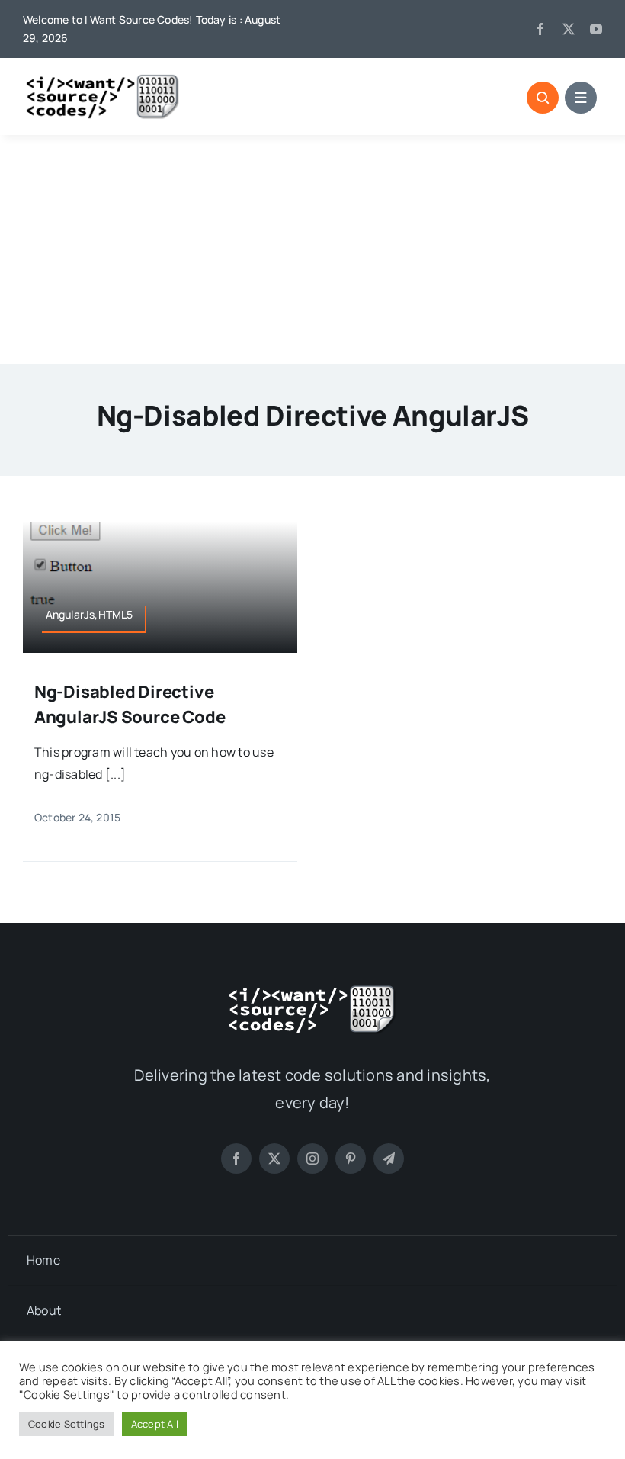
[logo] (103, 79)
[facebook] (540, 29)
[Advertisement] (312, 249)
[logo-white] (312, 990)
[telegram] (388, 1158)
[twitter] (568, 29)
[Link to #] (543, 98)
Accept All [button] (154, 1424)
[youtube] (596, 29)
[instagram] (312, 1158)
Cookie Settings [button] (66, 1424)
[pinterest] (350, 1158)
